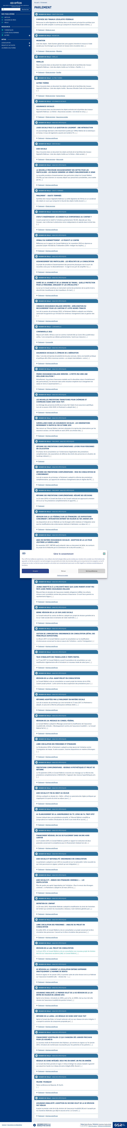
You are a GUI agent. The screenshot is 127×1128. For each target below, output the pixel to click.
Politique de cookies (62, 575)
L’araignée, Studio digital (105, 1124)
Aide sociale (56, 144)
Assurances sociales (59, 101)
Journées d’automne (8, 48)
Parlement (41, 30)
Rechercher (25, 9)
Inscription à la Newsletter (15, 1125)
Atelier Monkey (88, 1124)
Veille (6, 22)
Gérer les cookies (93, 1126)
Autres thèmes (57, 78)
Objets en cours (57, 14)
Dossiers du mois (10, 20)
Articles (7, 17)
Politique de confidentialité (104, 1126)
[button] (104, 554)
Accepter (35, 571)
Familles (55, 57)
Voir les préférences (91, 571)
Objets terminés (50, 51)
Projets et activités (8, 45)
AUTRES (6, 35)
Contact (4, 1125)
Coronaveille (56, 326)
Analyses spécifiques (59, 122)
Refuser (63, 571)
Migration (55, 35)
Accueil (36, 2)
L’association (6, 43)
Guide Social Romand (11, 32)
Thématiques (8, 30)
